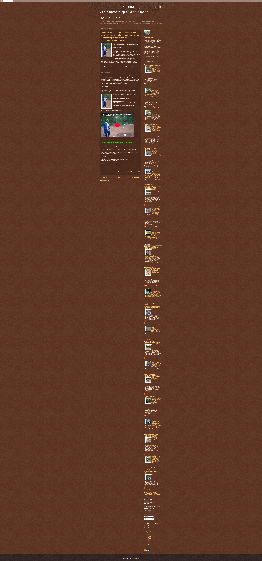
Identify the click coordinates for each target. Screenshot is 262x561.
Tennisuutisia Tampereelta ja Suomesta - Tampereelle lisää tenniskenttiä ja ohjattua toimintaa (152, 493)
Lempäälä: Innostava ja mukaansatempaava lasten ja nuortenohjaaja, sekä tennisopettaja (152, 375)
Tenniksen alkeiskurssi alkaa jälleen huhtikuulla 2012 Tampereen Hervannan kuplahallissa (153, 187)
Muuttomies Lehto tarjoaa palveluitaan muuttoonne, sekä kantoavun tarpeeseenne (151, 247)
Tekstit (147, 516)
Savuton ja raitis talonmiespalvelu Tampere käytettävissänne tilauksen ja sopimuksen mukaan (152, 107)
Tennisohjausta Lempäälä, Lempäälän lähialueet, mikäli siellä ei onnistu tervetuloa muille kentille (152, 455)
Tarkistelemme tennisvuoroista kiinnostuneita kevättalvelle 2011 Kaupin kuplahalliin (156, 477)
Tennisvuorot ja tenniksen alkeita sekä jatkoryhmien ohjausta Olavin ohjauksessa (152, 166)
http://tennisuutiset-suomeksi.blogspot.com (110, 166)
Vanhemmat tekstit (136, 177)
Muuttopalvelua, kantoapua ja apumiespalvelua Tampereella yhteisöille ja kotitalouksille (151, 435)
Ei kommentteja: (133, 171)
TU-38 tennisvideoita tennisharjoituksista (149, 488)
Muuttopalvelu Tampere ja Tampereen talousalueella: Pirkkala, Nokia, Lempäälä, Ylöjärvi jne (152, 268)
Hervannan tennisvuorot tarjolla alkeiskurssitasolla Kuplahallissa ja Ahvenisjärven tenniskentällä (152, 324)
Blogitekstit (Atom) (105, 180)
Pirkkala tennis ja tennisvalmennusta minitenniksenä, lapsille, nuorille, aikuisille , (153, 206)
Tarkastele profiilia (147, 57)
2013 (146, 525)
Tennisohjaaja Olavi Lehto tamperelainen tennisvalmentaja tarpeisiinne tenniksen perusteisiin (152, 417)
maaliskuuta (148, 529)
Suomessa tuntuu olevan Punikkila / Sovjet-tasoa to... (149, 537)
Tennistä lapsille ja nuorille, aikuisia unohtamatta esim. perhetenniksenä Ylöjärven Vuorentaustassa (154, 347)
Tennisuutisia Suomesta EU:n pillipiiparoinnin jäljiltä (151, 37)
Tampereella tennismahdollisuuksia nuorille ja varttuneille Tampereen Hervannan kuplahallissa (152, 307)
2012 (146, 527)
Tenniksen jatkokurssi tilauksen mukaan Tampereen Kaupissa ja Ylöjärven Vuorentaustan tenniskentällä (152, 395)
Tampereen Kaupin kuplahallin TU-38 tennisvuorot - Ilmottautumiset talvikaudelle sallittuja (153, 472)
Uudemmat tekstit (104, 177)
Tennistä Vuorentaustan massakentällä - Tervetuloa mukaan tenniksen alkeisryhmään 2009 (152, 342)
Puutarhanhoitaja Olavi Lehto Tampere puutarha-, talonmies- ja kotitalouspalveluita (152, 228)
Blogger (137, 558)
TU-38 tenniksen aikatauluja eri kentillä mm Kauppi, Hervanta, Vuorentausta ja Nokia (151, 359)
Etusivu (120, 177)
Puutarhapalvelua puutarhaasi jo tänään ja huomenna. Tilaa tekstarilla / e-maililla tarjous (153, 65)
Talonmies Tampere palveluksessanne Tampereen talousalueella (151, 124)
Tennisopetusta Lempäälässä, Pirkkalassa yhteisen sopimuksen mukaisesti (152, 148)
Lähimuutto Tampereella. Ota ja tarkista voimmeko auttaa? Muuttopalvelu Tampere (152, 287)
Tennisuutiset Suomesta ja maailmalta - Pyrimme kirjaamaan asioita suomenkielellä (131, 12)
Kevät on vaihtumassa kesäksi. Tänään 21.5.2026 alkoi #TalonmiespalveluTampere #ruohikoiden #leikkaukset (156, 112)
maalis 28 (149, 531)
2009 (146, 546)
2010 (146, 544)
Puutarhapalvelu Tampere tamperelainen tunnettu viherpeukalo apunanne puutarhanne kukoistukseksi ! (153, 85)
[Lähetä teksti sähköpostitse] (139, 171)
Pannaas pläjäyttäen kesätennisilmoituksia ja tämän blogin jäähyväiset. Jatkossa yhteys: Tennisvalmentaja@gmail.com (156, 364)
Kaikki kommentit (149, 518)
